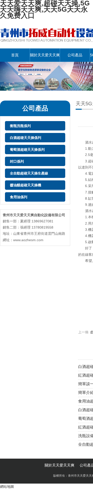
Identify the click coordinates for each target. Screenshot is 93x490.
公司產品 (74, 55)
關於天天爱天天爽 (45, 55)
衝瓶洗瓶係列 (20, 126)
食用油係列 (18, 197)
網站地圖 (7, 487)
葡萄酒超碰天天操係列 (27, 149)
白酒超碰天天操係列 (25, 138)
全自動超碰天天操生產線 (29, 173)
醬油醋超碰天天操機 (25, 185)
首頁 (15, 55)
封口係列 (17, 161)
